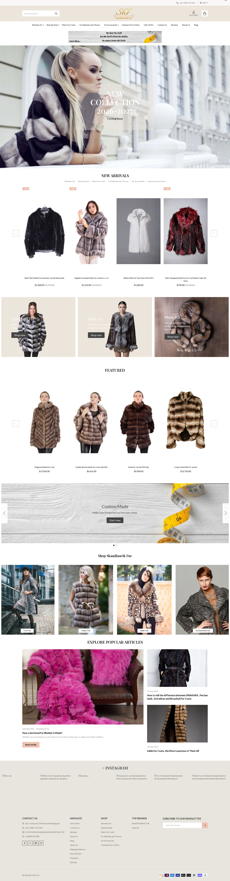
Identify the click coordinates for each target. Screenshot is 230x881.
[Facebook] (24, 843)
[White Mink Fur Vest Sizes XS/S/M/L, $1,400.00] (139, 231)
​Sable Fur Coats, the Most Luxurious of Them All (173, 750)
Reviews (174, 25)
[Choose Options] (41, 277)
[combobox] (40, 13)
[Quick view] (52, 277)
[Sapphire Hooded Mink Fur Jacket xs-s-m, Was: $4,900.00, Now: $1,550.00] (91, 231)
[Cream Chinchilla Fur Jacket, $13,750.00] (186, 420)
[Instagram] (41, 843)
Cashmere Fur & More (130, 25)
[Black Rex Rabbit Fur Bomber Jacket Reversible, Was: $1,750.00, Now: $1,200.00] (44, 231)
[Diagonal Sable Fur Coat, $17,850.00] (44, 420)
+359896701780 (32, 836)
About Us (186, 25)
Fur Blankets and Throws (90, 25)
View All (135, 828)
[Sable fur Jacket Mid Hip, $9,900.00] (139, 420)
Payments (74, 858)
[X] (30, 843)
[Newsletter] (205, 825)
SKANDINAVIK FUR (140, 823)
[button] (19, 335)
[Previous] (16, 233)
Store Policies (75, 853)
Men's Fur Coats (68, 25)
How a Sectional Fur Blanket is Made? (42, 732)
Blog (196, 25)
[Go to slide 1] (114, 545)
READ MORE (30, 745)
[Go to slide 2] (4, 513)
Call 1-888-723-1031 (34, 828)
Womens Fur (37, 25)
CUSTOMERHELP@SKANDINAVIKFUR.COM (44, 832)
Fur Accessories (110, 25)
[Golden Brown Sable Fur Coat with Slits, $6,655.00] (91, 420)
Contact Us (162, 25)
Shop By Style (52, 25)
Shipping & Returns (78, 849)
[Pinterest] (35, 843)
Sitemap (73, 862)
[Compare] (46, 277)
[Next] (214, 233)
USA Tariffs (148, 25)
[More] (42, 25)
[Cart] (205, 13)
